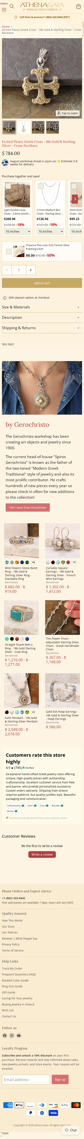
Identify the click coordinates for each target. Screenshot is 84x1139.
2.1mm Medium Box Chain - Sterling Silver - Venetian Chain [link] (49, 212)
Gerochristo (11, 582)
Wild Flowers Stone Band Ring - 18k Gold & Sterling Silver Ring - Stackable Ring (21, 573)
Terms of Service (13, 950)
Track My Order (12, 968)
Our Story (8, 926)
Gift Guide (8, 992)
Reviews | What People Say (19, 938)
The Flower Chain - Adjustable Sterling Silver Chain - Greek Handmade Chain (62, 644)
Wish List (8, 1010)
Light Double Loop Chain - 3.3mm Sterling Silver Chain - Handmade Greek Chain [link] (17, 212)
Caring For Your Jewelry (17, 998)
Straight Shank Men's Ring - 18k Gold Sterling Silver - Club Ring (20, 648)
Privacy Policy (10, 944)
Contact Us (9, 1016)
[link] (17, 194)
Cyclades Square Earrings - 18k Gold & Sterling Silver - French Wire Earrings (61, 573)
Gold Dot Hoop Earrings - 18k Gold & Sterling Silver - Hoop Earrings (62, 715)
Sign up (60, 1079)
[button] (9, 127)
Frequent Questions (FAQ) (19, 974)
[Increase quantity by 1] (31, 270)
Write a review (42, 854)
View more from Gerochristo (27, 507)
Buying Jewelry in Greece (18, 1004)
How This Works (12, 920)
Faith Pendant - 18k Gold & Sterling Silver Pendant (21, 719)
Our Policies (10, 932)
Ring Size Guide (12, 986)
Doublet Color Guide (15, 980)
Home (6, 26)
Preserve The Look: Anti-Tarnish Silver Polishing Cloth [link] (48, 247)
